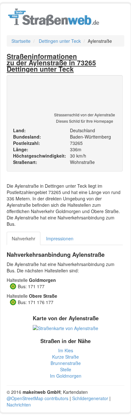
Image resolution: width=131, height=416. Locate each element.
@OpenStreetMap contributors (37, 398)
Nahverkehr (23, 238)
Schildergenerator (90, 398)
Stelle (65, 369)
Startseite (21, 41)
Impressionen (59, 238)
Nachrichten (19, 404)
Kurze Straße (65, 357)
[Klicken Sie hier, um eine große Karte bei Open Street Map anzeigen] (65, 327)
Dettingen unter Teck (60, 41)
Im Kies (65, 350)
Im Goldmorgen (65, 376)
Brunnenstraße (66, 363)
